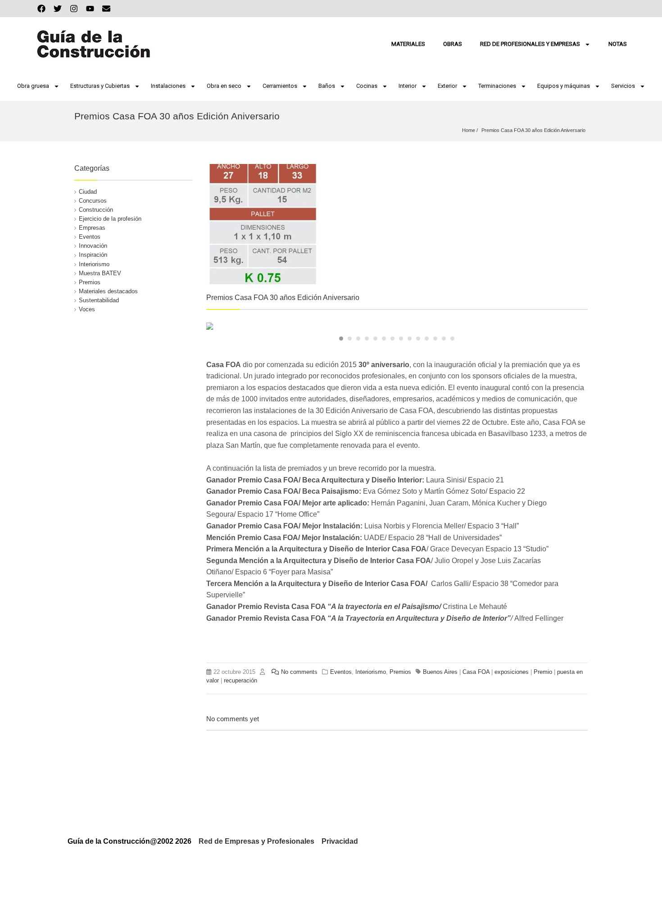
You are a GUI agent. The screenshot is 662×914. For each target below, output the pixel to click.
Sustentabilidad (99, 300)
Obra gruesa (33, 85)
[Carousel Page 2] (350, 338)
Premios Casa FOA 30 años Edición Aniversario (533, 130)
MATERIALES (408, 44)
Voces (87, 309)
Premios (89, 282)
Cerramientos (280, 85)
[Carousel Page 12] (435, 338)
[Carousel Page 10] (418, 338)
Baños (326, 85)
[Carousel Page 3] (358, 338)
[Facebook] (41, 8)
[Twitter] (58, 8)
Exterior (447, 85)
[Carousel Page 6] (384, 338)
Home (468, 130)
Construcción (96, 209)
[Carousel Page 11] (427, 338)
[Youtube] (90, 8)
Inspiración (93, 254)
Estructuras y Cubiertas (100, 85)
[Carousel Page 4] (367, 338)
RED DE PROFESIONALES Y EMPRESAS (530, 44)
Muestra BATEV (100, 273)
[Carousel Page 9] (410, 338)
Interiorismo (94, 264)
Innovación (93, 245)
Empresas (92, 227)
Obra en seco (224, 85)
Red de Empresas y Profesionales (256, 841)
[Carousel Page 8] (401, 338)
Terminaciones (497, 85)
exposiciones (511, 671)
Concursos (93, 200)
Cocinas (366, 85)
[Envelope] (106, 8)
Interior (408, 85)
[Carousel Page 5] (375, 338)
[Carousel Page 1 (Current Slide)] (341, 338)
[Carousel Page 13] (444, 338)
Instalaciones (168, 85)
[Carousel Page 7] (392, 338)
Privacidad (340, 841)
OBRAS (452, 44)
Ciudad (88, 191)
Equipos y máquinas (563, 85)
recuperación (240, 680)
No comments (299, 671)
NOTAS (617, 44)
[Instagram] (74, 8)
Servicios (623, 85)
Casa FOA (476, 671)
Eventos (89, 236)
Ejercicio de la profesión (110, 218)
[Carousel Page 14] (452, 338)
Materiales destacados (108, 291)
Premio (543, 671)
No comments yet (232, 719)
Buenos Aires (440, 671)
